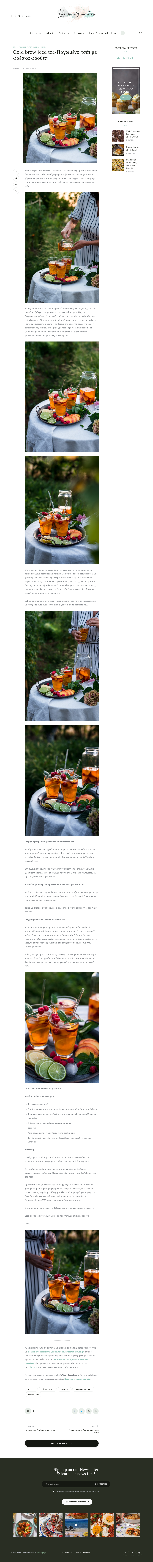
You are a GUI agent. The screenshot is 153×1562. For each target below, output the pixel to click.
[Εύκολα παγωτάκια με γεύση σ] (51, 1525)
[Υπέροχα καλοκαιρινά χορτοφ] (25, 1525)
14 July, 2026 (130, 140)
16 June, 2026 (130, 153)
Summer (43, 47)
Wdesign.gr (41, 1553)
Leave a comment (60, 1443)
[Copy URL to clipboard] (16, 191)
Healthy (36, 47)
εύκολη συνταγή (47, 1389)
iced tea (31, 1389)
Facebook (128, 58)
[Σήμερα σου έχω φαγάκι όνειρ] (128, 1525)
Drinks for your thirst (22, 47)
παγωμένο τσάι (33, 1394)
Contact (125, 97)
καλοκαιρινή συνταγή (83, 1389)
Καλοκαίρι (64, 1389)
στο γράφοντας (56, 1352)
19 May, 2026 (130, 171)
